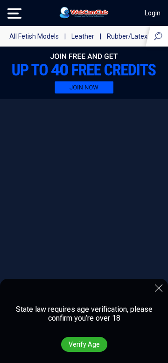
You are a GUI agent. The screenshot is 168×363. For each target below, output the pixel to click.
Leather (82, 36)
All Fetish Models (34, 36)
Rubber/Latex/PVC (135, 36)
